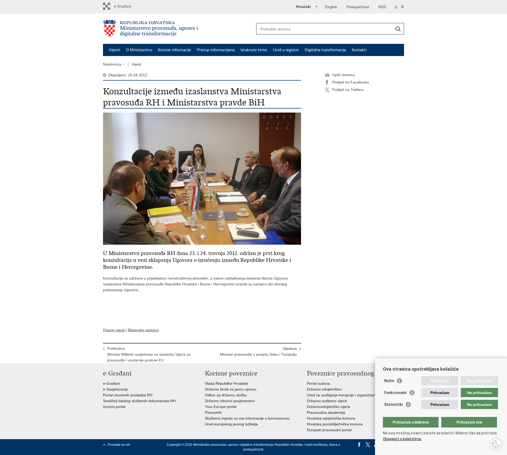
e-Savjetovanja (115, 389)
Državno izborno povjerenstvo (230, 401)
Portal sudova (318, 383)
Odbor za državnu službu (226, 395)
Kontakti (359, 50)
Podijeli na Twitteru (348, 89)
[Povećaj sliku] (202, 178)
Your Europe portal (220, 407)
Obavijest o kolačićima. (402, 439)
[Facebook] (359, 444)
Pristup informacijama (216, 50)
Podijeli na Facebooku (350, 82)
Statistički (393, 404)
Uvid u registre (286, 50)
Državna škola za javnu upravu (230, 389)
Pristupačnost (357, 7)
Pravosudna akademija (326, 412)
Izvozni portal (114, 407)
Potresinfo (213, 412)
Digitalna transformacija (325, 50)
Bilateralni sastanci (143, 330)
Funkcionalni (395, 393)
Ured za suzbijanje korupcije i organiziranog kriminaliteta (354, 395)
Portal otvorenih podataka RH (127, 395)
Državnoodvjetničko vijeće (328, 407)
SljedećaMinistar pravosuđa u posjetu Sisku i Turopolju (258, 351)
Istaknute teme (254, 50)
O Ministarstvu (139, 50)
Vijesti (114, 50)
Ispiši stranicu (343, 75)
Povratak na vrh (119, 445)
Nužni (389, 381)
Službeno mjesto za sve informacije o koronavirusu (247, 418)
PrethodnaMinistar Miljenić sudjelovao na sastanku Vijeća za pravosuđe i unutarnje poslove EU (148, 354)
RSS (382, 7)
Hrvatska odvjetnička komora (331, 418)
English (331, 7)
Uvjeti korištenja (315, 445)
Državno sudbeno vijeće (327, 401)
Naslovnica (112, 64)
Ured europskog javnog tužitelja (231, 424)
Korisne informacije (174, 50)
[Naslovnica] (178, 29)
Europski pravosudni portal (329, 430)
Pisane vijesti (114, 330)
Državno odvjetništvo (324, 389)
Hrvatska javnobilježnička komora (335, 424)
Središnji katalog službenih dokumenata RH (139, 401)
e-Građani (111, 383)
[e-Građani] (125, 6)
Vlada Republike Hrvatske (226, 383)
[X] (367, 444)
